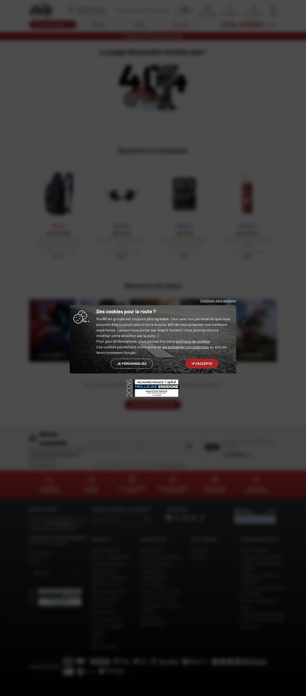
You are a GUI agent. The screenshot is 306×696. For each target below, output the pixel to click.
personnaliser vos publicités (185, 347)
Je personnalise (132, 363)
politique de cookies (193, 341)
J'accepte (203, 363)
